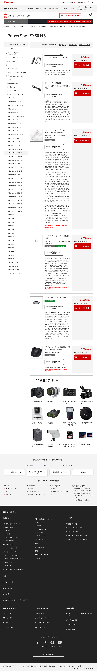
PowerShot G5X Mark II (16, 116)
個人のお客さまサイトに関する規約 (15, 600)
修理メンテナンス (40, 627)
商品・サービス (7, 618)
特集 (45, 8)
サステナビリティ (71, 624)
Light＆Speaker (40, 547)
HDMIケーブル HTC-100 (53, 83)
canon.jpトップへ (49, 654)
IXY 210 (11, 248)
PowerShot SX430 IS (15, 175)
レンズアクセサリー (10, 541)
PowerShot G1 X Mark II (16, 102)
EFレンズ (7, 534)
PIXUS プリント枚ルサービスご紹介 (76, 535)
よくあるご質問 (66, 465)
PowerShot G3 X (14, 109)
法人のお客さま (9, 608)
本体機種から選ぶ (53, 26)
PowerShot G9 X (14, 131)
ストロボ (10, 49)
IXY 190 (11, 240)
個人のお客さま (10, 8)
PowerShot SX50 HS (15, 149)
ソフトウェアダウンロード (42, 622)
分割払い (83, 472)
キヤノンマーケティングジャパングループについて (79, 614)
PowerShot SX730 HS (15, 208)
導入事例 (5, 622)
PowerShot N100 (14, 270)
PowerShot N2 (13, 266)
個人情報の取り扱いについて (48, 666)
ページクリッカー (41, 536)
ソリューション (7, 613)
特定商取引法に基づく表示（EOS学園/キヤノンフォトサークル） (83, 495)
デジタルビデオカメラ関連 (15, 76)
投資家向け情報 (70, 629)
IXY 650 (11, 259)
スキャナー (8, 565)
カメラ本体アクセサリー (11, 537)
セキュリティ (40, 558)
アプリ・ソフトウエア (41, 555)
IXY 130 (11, 218)
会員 (72, 8)
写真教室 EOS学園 (71, 524)
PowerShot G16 (14, 138)
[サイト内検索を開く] (89, 2)
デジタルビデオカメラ (15, 273)
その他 (9, 80)
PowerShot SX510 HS (15, 178)
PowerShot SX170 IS (15, 160)
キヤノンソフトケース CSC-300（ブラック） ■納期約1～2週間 (57, 348)
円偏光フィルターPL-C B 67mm (55, 297)
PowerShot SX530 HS (15, 182)
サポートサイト (41, 608)
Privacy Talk (39, 539)
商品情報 (30, 8)
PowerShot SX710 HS (15, 200)
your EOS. (8, 494)
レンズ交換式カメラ (10, 527)
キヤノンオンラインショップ (21, 26)
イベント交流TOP (54, 486)
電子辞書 (38, 526)
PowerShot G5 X (14, 112)
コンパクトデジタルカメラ (66, 26)
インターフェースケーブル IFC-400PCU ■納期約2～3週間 (55, 131)
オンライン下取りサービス (37, 473)
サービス (38, 8)
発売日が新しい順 (84, 45)
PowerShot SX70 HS (15, 156)
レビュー (8, 491)
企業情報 (80, 2)
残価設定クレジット (60, 472)
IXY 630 (11, 251)
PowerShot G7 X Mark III (16, 127)
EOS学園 (31, 489)
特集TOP (6, 486)
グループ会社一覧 (71, 620)
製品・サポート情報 (67, 2)
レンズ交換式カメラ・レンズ (11, 524)
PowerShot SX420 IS (15, 171)
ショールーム (65, 8)
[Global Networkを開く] (92, 2)
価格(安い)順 (73, 45)
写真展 (53, 489)
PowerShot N (13, 262)
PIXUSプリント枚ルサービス (36, 494)
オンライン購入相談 (34, 491)
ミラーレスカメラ (13, 91)
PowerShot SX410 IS (15, 167)
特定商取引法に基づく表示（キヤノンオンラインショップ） (84, 490)
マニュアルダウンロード (42, 618)
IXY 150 (11, 226)
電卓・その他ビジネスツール (43, 519)
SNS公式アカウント (48, 637)
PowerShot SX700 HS (15, 197)
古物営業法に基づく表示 (81, 500)
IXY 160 (11, 229)
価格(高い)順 (62, 45)
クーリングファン (12, 69)
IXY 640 (11, 255)
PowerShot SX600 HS (15, 186)
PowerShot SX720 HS (15, 204)
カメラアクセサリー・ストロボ (39, 26)
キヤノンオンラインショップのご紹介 (77, 539)
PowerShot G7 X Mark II (16, 123)
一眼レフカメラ (13, 87)
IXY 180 (11, 237)
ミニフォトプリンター (11, 562)
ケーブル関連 (11, 61)
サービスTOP (31, 486)
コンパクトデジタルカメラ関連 (16, 72)
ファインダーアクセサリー (15, 65)
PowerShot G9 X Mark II (16, 134)
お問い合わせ (7, 666)
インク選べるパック (14, 472)
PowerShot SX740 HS (15, 211)
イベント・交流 (53, 8)
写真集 (37, 551)
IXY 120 (11, 215)
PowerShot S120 (14, 142)
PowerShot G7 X (14, 120)
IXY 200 (11, 244)
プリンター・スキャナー (10, 552)
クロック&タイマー (41, 529)
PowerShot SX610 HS (15, 189)
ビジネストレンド (8, 627)
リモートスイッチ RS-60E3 (54, 55)
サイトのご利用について (30, 666)
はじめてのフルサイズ (12, 489)
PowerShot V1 (13, 98)
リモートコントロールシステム (16, 58)
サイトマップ (17, 666)
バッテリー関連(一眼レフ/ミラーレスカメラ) (16, 53)
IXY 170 (11, 233)
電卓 (37, 522)
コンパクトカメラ (8, 545)
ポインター (39, 532)
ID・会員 (6, 594)
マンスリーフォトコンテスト (59, 491)
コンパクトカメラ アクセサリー (13, 548)
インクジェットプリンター (12, 555)
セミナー (53, 494)
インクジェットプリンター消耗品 (13, 569)
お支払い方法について (50, 465)
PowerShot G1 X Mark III (16, 105)
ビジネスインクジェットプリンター (14, 559)
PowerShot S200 (14, 145)
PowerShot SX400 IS (15, 164)
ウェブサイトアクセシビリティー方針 (70, 666)
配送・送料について (32, 465)
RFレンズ (7, 530)
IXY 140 (11, 222)
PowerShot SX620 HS (15, 193)
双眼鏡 (37, 543)
